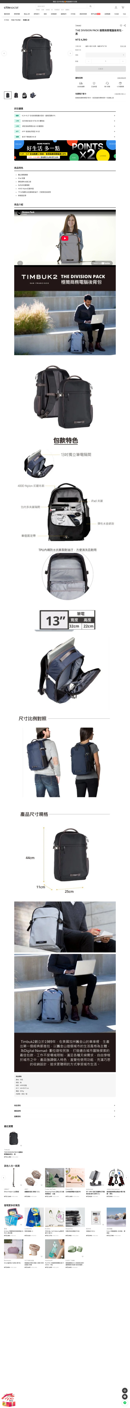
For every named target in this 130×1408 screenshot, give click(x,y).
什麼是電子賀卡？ (120, 94)
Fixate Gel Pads (50, 1189)
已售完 (100, 69)
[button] (8, 95)
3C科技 (6, 20)
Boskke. (47, 1229)
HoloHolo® (48, 1260)
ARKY (26, 1189)
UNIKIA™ (6, 1189)
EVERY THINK (70, 1260)
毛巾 (62, 9)
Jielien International (113, 1189)
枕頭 (42, 9)
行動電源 (57, 9)
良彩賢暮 (109, 1229)
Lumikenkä (28, 1229)
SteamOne (69, 1229)
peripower (89, 1189)
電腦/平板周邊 (16, 20)
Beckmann (7, 1260)
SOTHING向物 (29, 1260)
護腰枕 (67, 9)
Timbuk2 (7, 1150)
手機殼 (38, 9)
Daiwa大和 (69, 1189)
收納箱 (48, 9)
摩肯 (5, 1229)
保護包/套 (26, 20)
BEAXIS (88, 1229)
